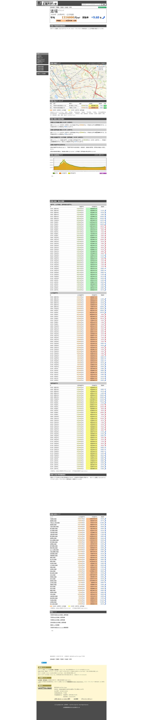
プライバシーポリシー (86, 699)
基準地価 (56, 669)
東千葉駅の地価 (53, 528)
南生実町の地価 (53, 598)
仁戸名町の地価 (53, 565)
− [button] (51, 69)
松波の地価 (52, 571)
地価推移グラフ (41, 61)
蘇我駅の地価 (53, 520)
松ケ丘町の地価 (53, 604)
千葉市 (62, 7)
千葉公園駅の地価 (54, 551)
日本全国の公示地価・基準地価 (58, 622)
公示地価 (51, 669)
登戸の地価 (52, 578)
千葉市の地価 (40, 68)
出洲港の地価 (53, 602)
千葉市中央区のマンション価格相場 (59, 627)
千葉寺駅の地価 (53, 532)
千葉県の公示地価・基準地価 (57, 619)
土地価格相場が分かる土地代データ (71, 707)
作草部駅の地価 (53, 553)
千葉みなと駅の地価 (55, 522)
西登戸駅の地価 (53, 547)
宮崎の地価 (52, 567)
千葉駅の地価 (53, 518)
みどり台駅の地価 (54, 549)
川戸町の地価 (53, 582)
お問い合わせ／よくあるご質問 (62, 699)
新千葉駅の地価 (53, 546)
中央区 (66, 7)
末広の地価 (52, 588)
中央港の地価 (53, 600)
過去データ (39, 62)
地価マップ (39, 57)
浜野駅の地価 (53, 544)
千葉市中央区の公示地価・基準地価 (59, 614)
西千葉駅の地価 (53, 536)
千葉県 (57, 7)
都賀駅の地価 (53, 524)
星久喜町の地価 (53, 573)
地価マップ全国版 (41, 73)
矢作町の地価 (53, 563)
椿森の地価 (52, 590)
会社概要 (76, 699)
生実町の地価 (53, 569)
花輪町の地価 (53, 584)
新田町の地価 (53, 580)
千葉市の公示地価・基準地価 (57, 617)
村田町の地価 (53, 576)
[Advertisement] (42, 29)
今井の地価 (52, 594)
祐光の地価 (52, 586)
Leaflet (93, 98)
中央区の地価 (40, 69)
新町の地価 (52, 561)
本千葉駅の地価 (53, 530)
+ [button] (51, 66)
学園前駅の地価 (53, 555)
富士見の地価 (53, 559)
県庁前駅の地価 (53, 542)
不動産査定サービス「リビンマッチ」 (75, 681)
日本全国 (52, 7)
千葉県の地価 (40, 66)
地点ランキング (41, 59)
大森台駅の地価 (53, 534)
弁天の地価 (52, 575)
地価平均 (39, 56)
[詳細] (105, 105)
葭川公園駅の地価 (54, 540)
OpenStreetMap (99, 98)
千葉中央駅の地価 (54, 526)
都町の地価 (52, 557)
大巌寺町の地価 (53, 596)
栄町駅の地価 (53, 538)
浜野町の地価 (53, 592)
